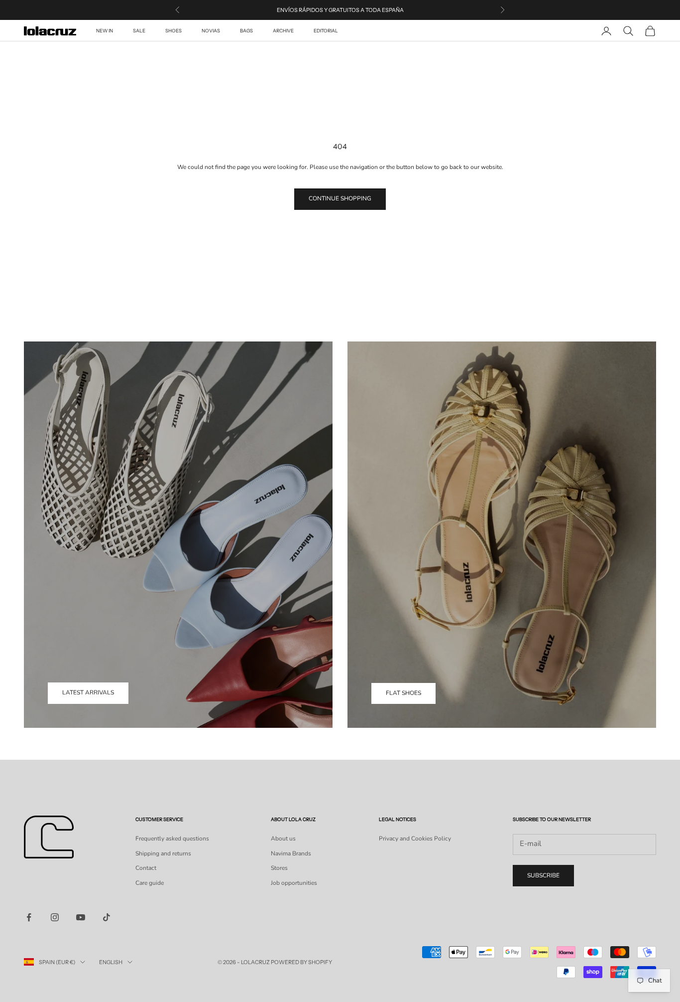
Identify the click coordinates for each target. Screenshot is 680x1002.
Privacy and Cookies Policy (415, 838)
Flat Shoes (403, 693)
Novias (211, 30)
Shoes (173, 30)
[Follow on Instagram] (55, 917)
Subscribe (543, 875)
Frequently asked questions (172, 838)
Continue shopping (340, 198)
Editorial (326, 30)
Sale (139, 30)
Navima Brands (291, 853)
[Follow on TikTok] (107, 917)
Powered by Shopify (301, 962)
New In (104, 30)
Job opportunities (294, 883)
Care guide (149, 883)
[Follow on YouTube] (81, 917)
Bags (246, 30)
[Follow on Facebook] (29, 917)
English (110, 962)
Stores (279, 868)
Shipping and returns (163, 853)
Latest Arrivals (88, 692)
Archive (283, 30)
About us (283, 838)
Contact (145, 868)
